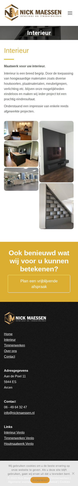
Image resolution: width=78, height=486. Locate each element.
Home (8, 334)
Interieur (10, 339)
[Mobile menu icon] (70, 13)
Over (7, 351)
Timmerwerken (14, 345)
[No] (73, 473)
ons (14, 351)
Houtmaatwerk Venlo (19, 443)
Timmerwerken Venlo (19, 438)
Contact (9, 356)
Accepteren (40, 480)
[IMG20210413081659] (56, 206)
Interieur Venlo (14, 432)
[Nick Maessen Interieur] (21, 130)
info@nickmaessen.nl (19, 413)
